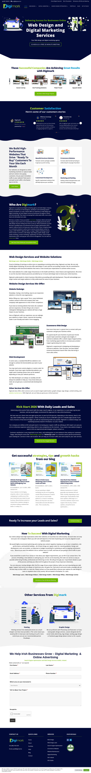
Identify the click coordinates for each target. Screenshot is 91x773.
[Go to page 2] (57, 132)
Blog (78, 6)
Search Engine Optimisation (59, 6)
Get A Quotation (67, 1)
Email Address (15, 673)
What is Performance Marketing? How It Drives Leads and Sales (43, 481)
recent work (12, 238)
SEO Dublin (50, 760)
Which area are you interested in (20, 682)
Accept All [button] (86, 770)
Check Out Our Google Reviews (45, 441)
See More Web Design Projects (45, 93)
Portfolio (73, 6)
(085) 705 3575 (15, 745)
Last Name (50, 665)
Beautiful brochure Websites (45, 158)
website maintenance (15, 393)
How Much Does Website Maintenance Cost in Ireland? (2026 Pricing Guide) (69, 481)
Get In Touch (85, 6)
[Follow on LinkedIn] (71, 740)
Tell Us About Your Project (19, 690)
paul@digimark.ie (17, 749)
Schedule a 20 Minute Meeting (81, 1)
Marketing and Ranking (68, 178)
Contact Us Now (75, 521)
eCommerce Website (53, 748)
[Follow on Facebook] (68, 740)
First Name (14, 665)
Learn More (14, 186)
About (30, 743)
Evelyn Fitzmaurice (69, 117)
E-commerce (32, 220)
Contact (30, 756)
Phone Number (51, 673)
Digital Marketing (43, 6)
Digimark (18, 120)
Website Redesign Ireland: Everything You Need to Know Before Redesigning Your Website (19, 482)
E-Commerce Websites (68, 158)
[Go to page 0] (55, 132)
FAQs (29, 749)
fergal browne (44, 117)
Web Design (32, 6)
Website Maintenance (53, 751)
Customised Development (44, 178)
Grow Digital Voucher (56, 1)
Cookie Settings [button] (78, 770)
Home (25, 6)
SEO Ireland (50, 757)
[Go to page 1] (56, 132)
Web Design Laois (35, 434)
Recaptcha (13, 709)
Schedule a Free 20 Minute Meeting (45, 44)
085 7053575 (6, 1)
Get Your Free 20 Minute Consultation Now (23, 242)
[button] (13, 83)
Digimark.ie (15, 487)
